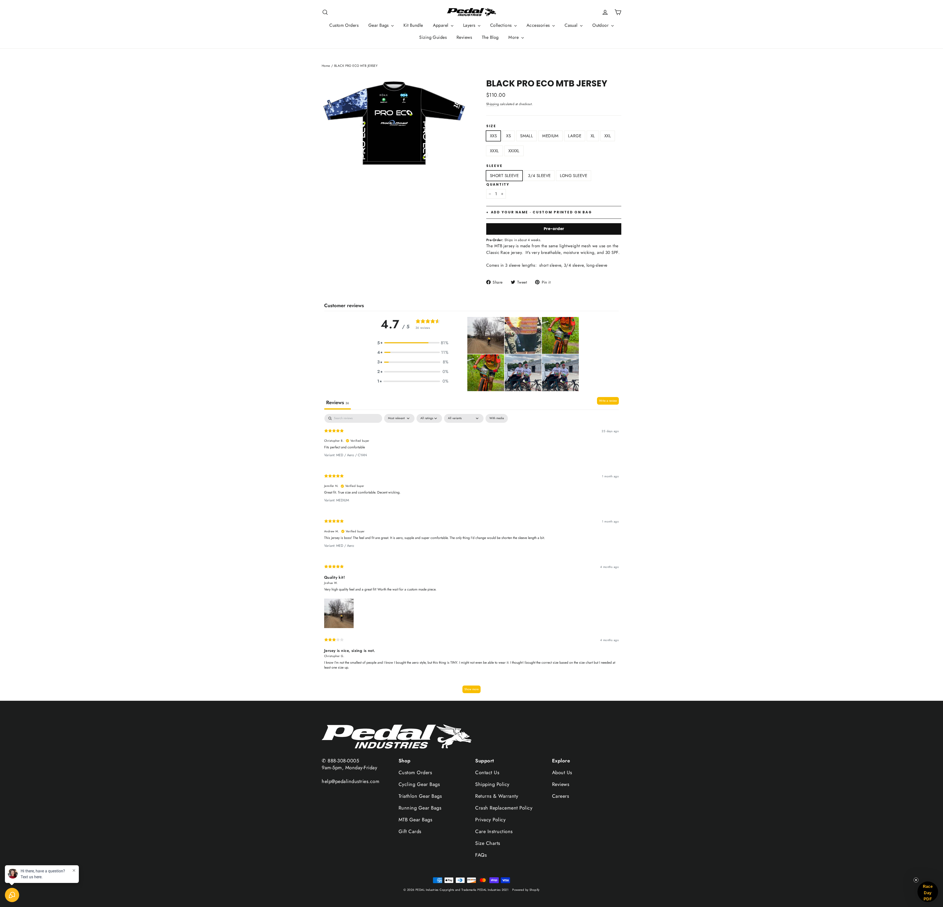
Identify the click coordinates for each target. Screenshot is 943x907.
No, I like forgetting (445, 500)
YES (471, 484)
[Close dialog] (528, 420)
